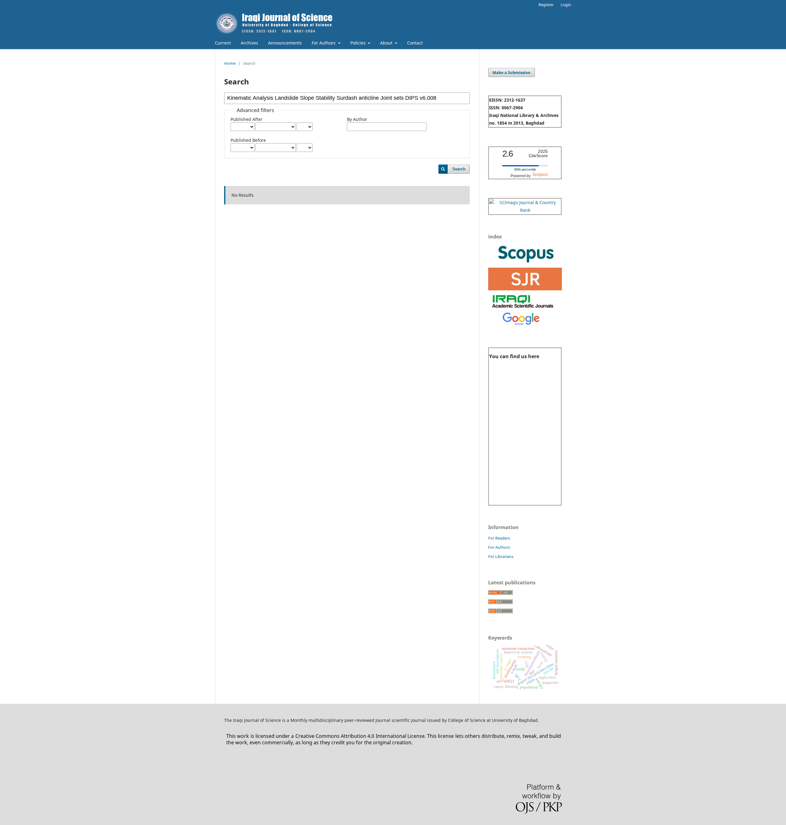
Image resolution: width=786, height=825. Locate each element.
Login (566, 4)
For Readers (499, 538)
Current (223, 43)
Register (546, 4)
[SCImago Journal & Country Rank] (525, 210)
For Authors (324, 43)
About (387, 43)
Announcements (285, 43)
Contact (415, 43)
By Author (357, 119)
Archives (249, 43)
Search (458, 169)
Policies (358, 43)
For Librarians (500, 556)
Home (229, 63)
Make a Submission (511, 72)
